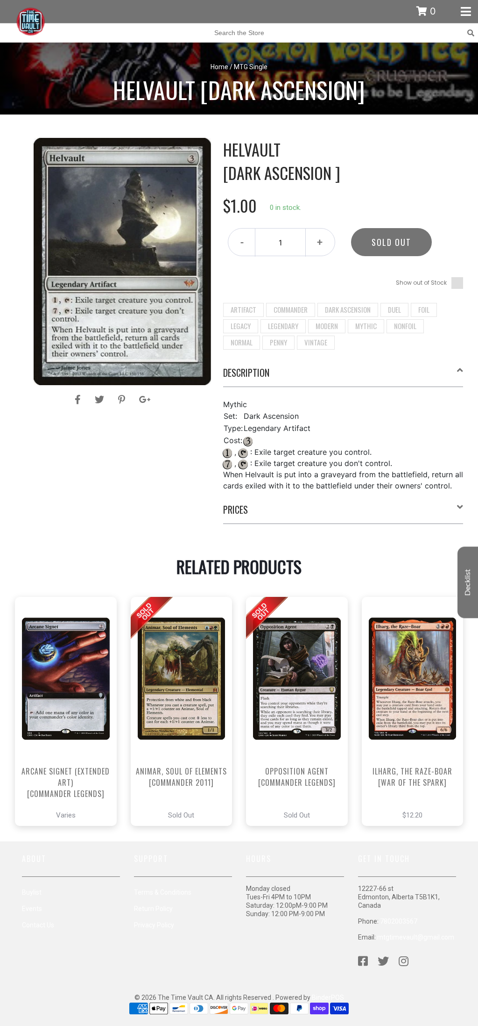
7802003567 (398, 921)
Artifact (243, 309)
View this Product (69, 737)
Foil (423, 309)
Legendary (283, 326)
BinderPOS (328, 997)
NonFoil (405, 326)
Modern (327, 326)
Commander (291, 309)
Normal (242, 342)
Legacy (241, 326)
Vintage (315, 342)
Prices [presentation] (235, 509)
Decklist (467, 582)
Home (219, 67)
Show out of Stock (421, 283)
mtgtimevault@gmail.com (415, 937)
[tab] (343, 376)
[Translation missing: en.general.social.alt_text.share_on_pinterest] (123, 399)
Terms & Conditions (162, 892)
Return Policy (153, 908)
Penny (278, 342)
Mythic (366, 326)
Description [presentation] (246, 373)
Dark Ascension (348, 309)
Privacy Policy (154, 925)
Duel (394, 309)
